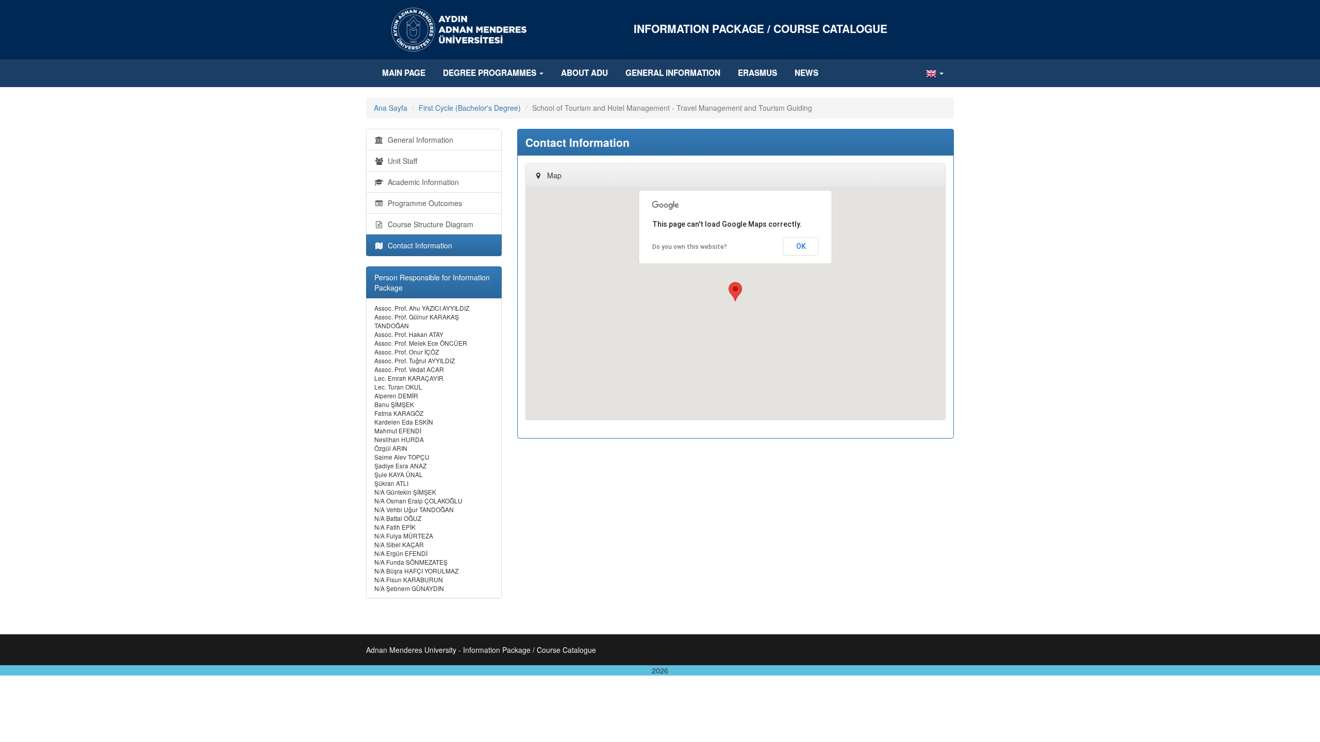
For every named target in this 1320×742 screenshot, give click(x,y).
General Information (672, 72)
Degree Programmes (490, 72)
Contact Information (418, 245)
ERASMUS (757, 72)
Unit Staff (400, 161)
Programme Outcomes (423, 203)
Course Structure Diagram (428, 224)
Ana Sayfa (390, 108)
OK (801, 246)
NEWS (806, 72)
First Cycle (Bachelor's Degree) (470, 108)
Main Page (403, 72)
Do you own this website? (689, 246)
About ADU (584, 72)
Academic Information (421, 182)
